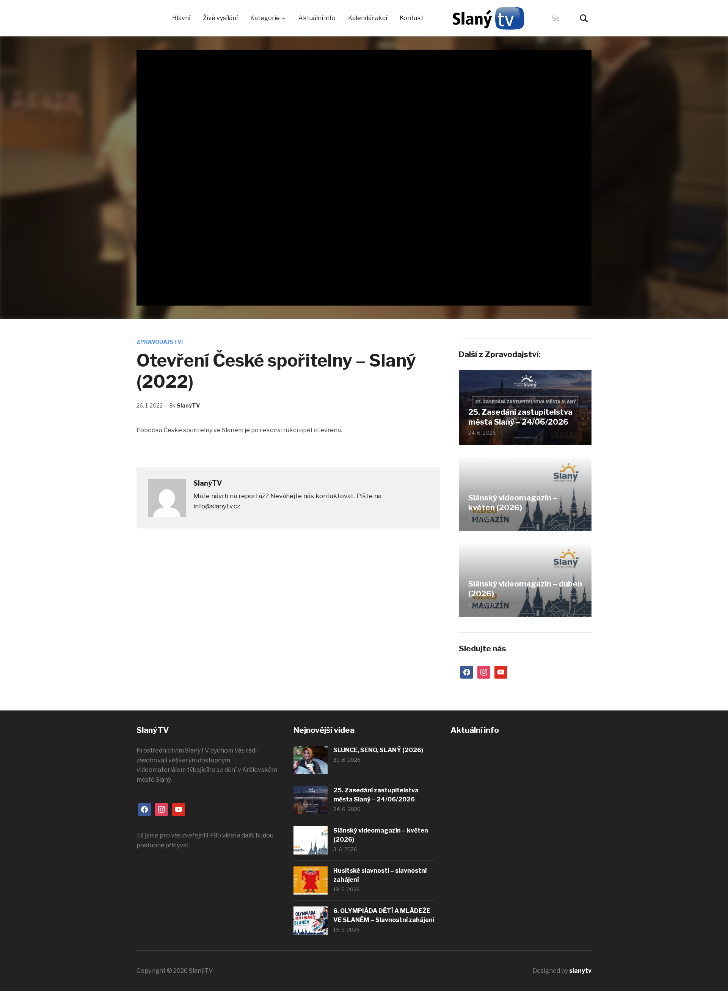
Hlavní (181, 18)
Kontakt (412, 18)
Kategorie (265, 18)
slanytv (580, 970)
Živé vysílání (220, 18)
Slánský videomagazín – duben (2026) (525, 588)
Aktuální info (317, 18)
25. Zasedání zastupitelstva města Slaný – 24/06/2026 (520, 417)
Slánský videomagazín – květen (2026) (512, 502)
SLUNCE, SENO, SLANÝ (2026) (378, 750)
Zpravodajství (159, 342)
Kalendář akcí (367, 18)
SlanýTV (188, 405)
